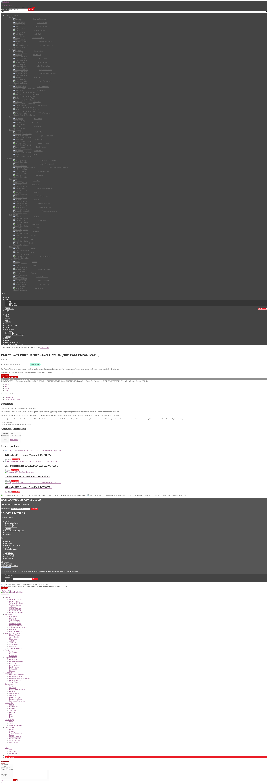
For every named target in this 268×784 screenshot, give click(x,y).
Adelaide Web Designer (49, 571)
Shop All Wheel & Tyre (21, 250)
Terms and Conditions (12, 342)
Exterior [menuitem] (12, 729)
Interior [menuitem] (11, 735)
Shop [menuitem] (6, 748)
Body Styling (9, 555)
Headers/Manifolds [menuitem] (15, 610)
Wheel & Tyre (9, 556)
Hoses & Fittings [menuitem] (14, 665)
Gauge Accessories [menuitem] (15, 733)
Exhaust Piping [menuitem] (14, 601)
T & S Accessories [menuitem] (15, 648)
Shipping (8, 337)
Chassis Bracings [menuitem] (15, 693)
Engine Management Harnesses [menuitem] (19, 678)
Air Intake (8, 543)
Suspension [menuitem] (9, 684)
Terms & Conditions (11, 523)
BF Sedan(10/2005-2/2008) (67, 381)
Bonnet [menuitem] (11, 714)
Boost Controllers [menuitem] (15, 680)
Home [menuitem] (7, 746)
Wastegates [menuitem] (13, 639)
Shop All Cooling (19, 121)
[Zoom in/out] (8, 761)
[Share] (4, 761)
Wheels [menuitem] (11, 722)
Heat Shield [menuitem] (13, 629)
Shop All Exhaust (19, 21)
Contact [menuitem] (7, 755)
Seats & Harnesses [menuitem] (15, 737)
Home (7, 297)
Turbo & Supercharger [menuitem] (12, 633)
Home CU (8, 327)
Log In (7, 310)
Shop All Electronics (20, 162)
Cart (10, 301)
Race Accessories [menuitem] (15, 738)
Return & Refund (11, 527)
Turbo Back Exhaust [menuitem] (16, 603)
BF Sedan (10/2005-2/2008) (48, 381)
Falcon (123, 381)
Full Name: (4, 765)
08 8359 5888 (262, 309)
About (7, 316)
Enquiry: (4, 775)
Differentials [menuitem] (13, 669)
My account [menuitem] (13, 753)
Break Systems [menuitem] (14, 667)
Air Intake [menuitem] (8, 614)
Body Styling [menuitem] (9, 703)
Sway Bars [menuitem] (12, 686)
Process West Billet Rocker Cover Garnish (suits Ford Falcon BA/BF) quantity (27, 373)
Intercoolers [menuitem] (13, 656)
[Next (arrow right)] (4, 763)
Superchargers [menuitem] (14, 644)
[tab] (136, 397)
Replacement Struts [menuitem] (15, 699)
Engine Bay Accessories (94, 381)
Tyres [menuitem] (11, 723)
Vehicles (145, 381)
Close (3, 780)
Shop (6, 299)
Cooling (7, 547)
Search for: (4, 9)
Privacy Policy (10, 333)
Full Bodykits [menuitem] (13, 706)
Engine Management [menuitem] (16, 676)
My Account (9, 575)
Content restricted (11, 325)
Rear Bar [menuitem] (12, 712)
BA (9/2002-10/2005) (31, 381)
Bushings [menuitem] (12, 691)
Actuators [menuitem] (12, 646)
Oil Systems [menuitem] (13, 652)
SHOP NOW (44, 348)
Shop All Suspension (20, 183)
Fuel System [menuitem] (13, 663)
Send (15, 780)
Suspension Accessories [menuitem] (17, 701)
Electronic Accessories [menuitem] (16, 674)
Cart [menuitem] (10, 750)
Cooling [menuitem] (7, 650)
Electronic (8, 551)
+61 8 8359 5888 (6, 5)
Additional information (12, 399)
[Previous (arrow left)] (2, 763)
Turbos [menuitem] (11, 641)
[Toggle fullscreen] (6, 761)
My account (13, 305)
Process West (14, 440)
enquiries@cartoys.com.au (9, 566)
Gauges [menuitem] (11, 731)
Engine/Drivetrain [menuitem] (11, 658)
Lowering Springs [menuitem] (15, 697)
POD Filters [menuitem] (13, 618)
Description (9, 397)
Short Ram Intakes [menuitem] (15, 624)
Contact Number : (7, 769)
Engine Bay (81, 381)
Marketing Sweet (72, 571)
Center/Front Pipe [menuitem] (15, 609)
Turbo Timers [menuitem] (13, 682)
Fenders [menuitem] (11, 705)
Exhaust (7, 541)
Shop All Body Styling (20, 218)
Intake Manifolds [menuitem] (14, 622)
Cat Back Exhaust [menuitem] (15, 605)
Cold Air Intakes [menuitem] (14, 620)
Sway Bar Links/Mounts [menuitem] (17, 690)
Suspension (9, 553)
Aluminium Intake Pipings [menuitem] (18, 627)
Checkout (12, 303)
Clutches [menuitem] (12, 671)
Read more (15, 470)
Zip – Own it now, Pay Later (14, 344)
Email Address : (6, 767)
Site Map (8, 340)
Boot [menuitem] (10, 716)
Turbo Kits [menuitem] (12, 642)
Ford (127, 381)
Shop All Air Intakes (20, 53)
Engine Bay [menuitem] (13, 659)
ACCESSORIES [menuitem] (10, 727)
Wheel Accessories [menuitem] (15, 725)
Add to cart (5, 375)
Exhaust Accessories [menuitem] (16, 612)
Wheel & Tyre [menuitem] (9, 720)
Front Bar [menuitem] (12, 708)
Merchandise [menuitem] (13, 742)
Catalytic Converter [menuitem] (15, 599)
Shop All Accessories (20, 264)
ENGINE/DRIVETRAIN (111, 381)
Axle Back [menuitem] (12, 607)
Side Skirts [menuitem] (12, 710)
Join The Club (9, 329)
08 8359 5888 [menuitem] (9, 757)
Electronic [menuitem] (8, 673)
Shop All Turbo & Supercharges (24, 89)
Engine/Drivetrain (11, 549)
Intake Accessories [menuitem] (15, 631)
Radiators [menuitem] (12, 654)
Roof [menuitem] (11, 718)
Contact (7, 307)
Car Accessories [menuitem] (14, 740)
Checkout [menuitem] (12, 751)
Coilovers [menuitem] (12, 695)
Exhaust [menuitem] (7, 597)
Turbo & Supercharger (12, 545)
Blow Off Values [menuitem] (14, 635)
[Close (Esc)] (2, 761)
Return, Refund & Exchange (14, 335)
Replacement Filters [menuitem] (15, 626)
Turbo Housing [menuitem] (14, 637)
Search (31, 9)
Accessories (9, 558)
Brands (7, 318)
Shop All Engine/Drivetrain (22, 134)
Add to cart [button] (16, 459)
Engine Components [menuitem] (16, 661)
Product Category (136, 381)
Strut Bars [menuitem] (12, 688)
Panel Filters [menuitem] (13, 616)
